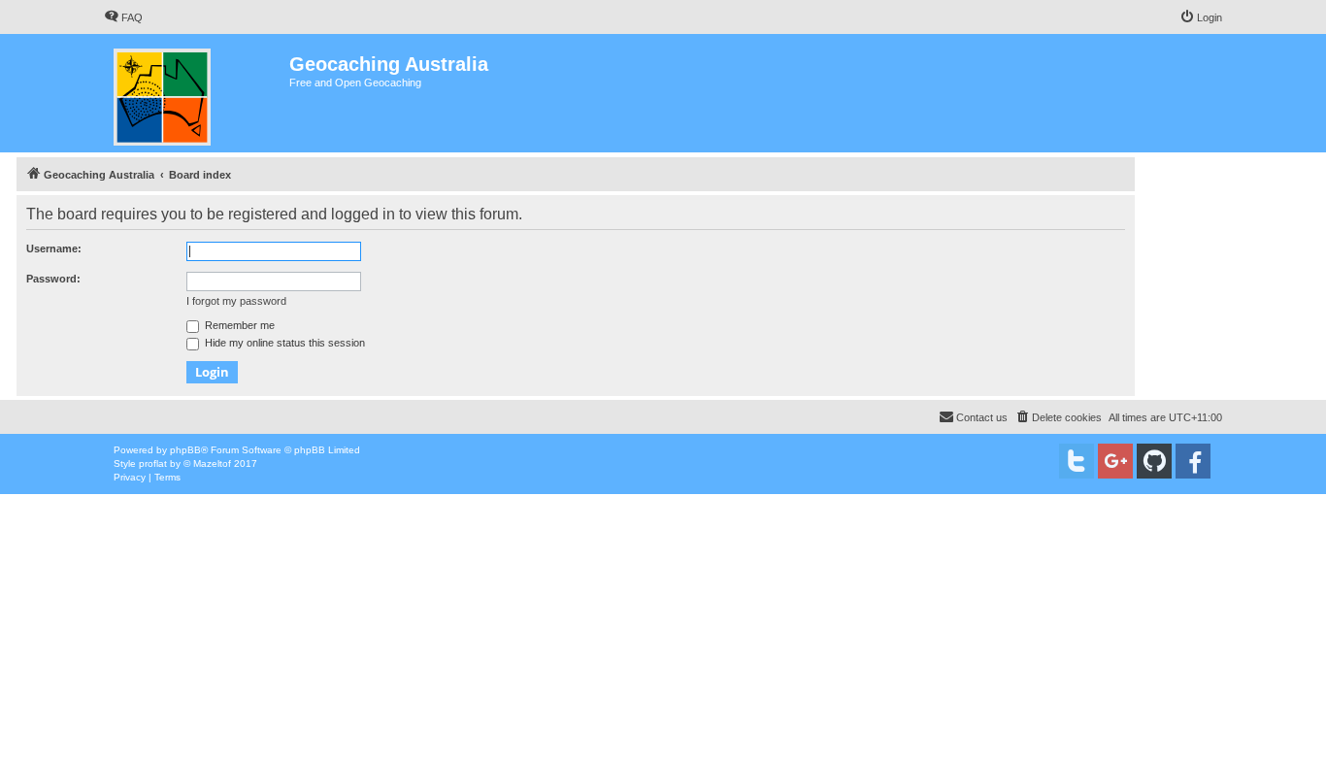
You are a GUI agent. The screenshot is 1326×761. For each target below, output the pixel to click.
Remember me (238, 325)
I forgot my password (236, 301)
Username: (54, 248)
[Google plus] (1115, 461)
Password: (53, 278)
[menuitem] (123, 17)
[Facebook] (1193, 461)
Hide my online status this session (283, 342)
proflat (153, 463)
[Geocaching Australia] (196, 93)
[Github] (1154, 461)
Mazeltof (212, 463)
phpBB (185, 450)
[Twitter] (1076, 461)
